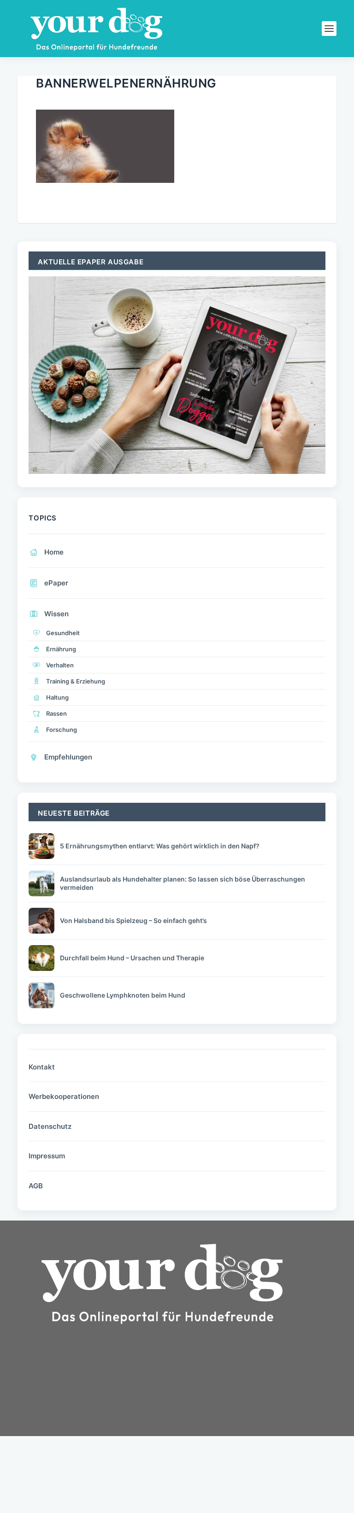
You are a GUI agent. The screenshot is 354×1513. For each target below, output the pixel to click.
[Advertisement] (87, 1413)
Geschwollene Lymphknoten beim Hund (122, 995)
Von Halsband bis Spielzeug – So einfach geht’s (133, 920)
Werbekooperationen (64, 1096)
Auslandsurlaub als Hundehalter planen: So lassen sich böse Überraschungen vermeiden (182, 883)
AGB (36, 1185)
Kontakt (42, 1067)
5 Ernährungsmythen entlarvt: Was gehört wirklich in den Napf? (160, 846)
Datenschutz (50, 1126)
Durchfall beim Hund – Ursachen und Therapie (132, 958)
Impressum (47, 1155)
